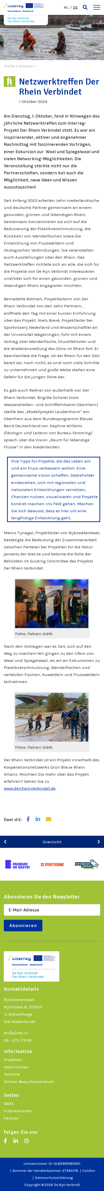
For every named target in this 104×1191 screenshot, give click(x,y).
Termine (12, 1074)
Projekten (13, 1059)
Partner (11, 1118)
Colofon (88, 1171)
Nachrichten (16, 1066)
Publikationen (18, 1110)
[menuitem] (66, 7)
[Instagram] (26, 1141)
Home (9, 66)
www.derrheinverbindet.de (30, 788)
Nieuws (26, 66)
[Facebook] (5, 1141)
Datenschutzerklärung (54, 1178)
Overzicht (52, 841)
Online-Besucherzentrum (29, 1081)
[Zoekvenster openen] (85, 7)
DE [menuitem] (75, 7)
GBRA (9, 1103)
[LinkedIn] (15, 1141)
